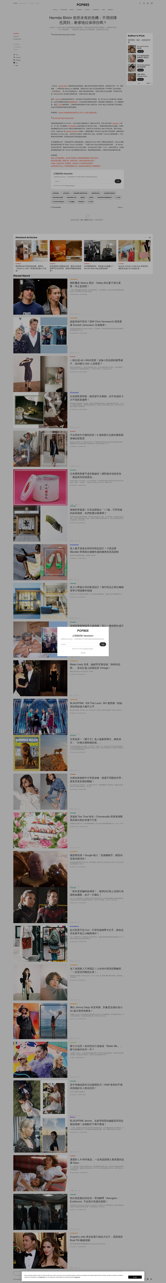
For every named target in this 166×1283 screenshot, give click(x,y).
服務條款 (86, 648)
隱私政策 (91, 648)
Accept (135, 1277)
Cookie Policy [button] (42, 1277)
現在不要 (83, 652)
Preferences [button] (77, 1277)
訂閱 (103, 644)
